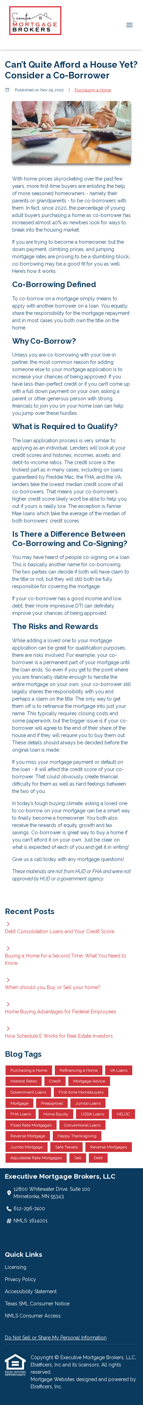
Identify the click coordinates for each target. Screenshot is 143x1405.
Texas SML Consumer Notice (37, 1303)
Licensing (15, 1267)
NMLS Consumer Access (33, 1316)
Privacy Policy (20, 1279)
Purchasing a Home (93, 89)
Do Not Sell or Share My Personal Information (56, 1337)
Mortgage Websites (53, 1379)
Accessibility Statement (31, 1291)
